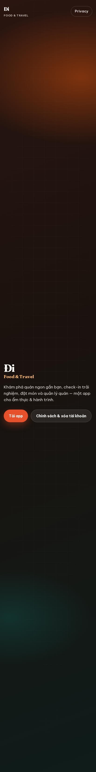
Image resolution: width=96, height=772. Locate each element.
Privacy (81, 11)
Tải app (16, 416)
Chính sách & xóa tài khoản (61, 416)
